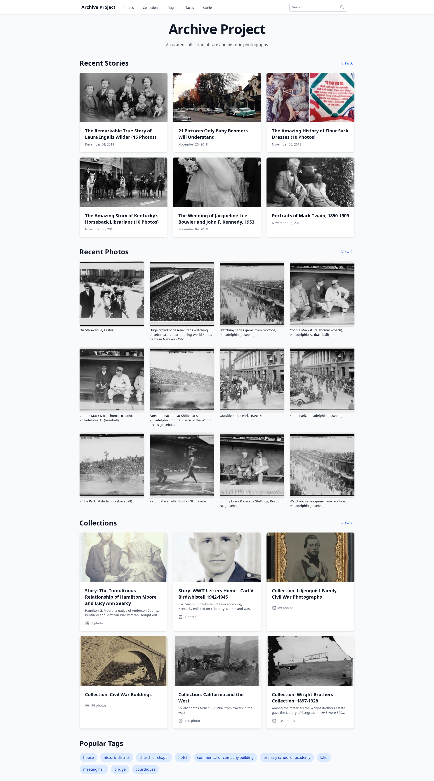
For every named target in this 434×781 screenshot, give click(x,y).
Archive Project (98, 7)
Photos (129, 7)
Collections (151, 7)
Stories (208, 7)
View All (347, 63)
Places (189, 7)
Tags (171, 7)
